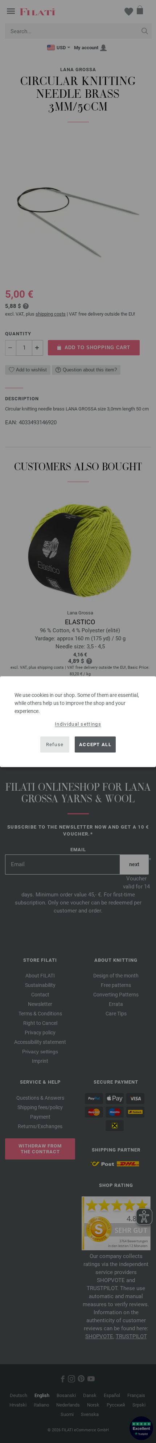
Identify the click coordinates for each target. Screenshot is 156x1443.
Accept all (95, 744)
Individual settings (78, 723)
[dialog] (78, 721)
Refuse (55, 744)
